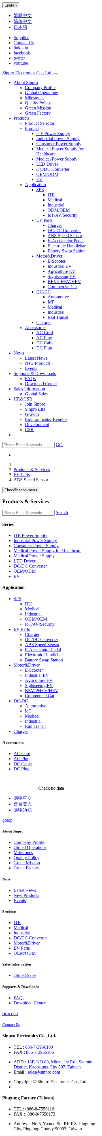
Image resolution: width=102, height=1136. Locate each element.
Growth (32, 414)
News (19, 353)
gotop (7, 820)
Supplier (21, 37)
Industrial (56, 205)
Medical (55, 199)
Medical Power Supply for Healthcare (47, 550)
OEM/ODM (47, 174)
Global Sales (36, 393)
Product (32, 128)
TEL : (19, 1047)
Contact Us (24, 42)
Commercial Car (62, 286)
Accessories (35, 327)
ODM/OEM (59, 210)
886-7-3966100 (39, 1047)
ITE (51, 194)
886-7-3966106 (40, 1052)
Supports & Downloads (35, 373)
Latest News (36, 358)
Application (35, 184)
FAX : (20, 1052)
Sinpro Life (35, 409)
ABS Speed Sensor (65, 235)
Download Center (41, 383)
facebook (22, 52)
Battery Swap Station (67, 250)
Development (37, 424)
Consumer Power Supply (58, 143)
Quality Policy (38, 102)
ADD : (20, 1061)
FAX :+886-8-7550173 (34, 1114)
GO (59, 444)
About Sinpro (26, 82)
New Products (37, 363)
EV (39, 179)
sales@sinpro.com (43, 1072)
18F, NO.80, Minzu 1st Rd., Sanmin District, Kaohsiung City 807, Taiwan (53, 1064)
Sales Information (29, 388)
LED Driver (47, 164)
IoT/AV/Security (62, 215)
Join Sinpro (35, 404)
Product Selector (39, 123)
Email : (20, 1072)
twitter (19, 58)
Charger (55, 225)
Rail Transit (58, 317)
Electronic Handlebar (67, 245)
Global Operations (41, 92)
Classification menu (21, 490)
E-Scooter (56, 261)
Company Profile (40, 87)
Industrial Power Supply (58, 138)
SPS (40, 189)
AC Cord (44, 332)
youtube (21, 63)
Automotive (58, 296)
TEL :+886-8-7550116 (34, 1109)
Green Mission (38, 108)
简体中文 (23, 21)
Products (21, 118)
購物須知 (23, 810)
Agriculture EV (61, 271)
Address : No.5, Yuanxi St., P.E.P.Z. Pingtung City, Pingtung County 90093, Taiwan (54, 1126)
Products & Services (32, 469)
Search (62, 512)
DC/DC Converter (52, 169)
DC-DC (43, 291)
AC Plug (44, 337)
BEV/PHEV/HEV (64, 281)
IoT (51, 302)
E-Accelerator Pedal (66, 240)
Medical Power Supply (56, 159)
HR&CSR (23, 399)
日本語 (20, 27)
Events (31, 368)
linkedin (21, 47)
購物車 (22, 798)
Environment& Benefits (46, 419)
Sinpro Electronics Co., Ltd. (27, 72)
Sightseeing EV (62, 276)
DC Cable (45, 342)
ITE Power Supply (53, 133)
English (11, 5)
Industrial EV (60, 266)
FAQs (30, 378)
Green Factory (38, 113)
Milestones (34, 97)
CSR (29, 429)
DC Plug (44, 347)
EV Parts (44, 220)
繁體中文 (23, 15)
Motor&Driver (49, 256)
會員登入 (23, 804)
